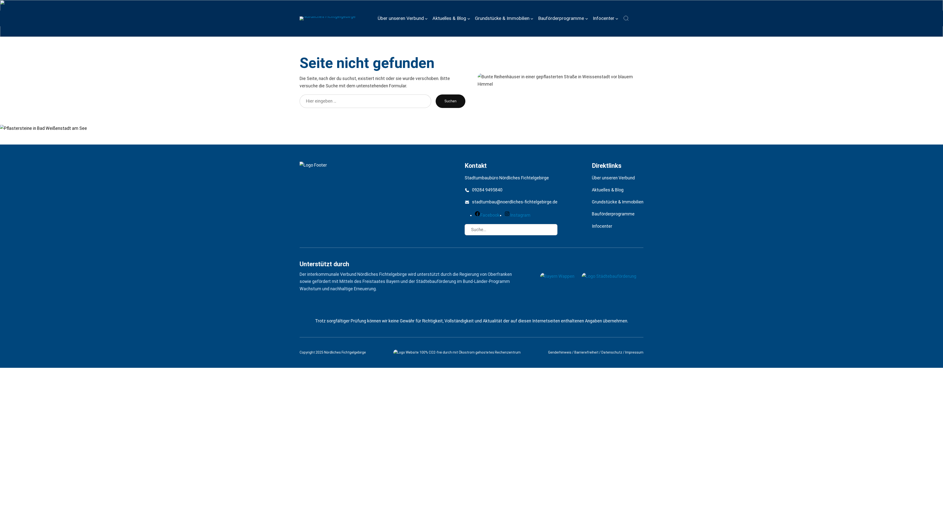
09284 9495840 (487, 189)
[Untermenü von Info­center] (616, 18)
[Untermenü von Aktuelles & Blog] (468, 18)
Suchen (450, 101)
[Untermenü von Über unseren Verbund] (426, 18)
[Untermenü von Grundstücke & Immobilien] (531, 18)
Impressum (634, 352)
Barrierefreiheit (586, 352)
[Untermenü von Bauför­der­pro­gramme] (586, 18)
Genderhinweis (559, 352)
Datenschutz (611, 352)
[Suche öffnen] (626, 18)
